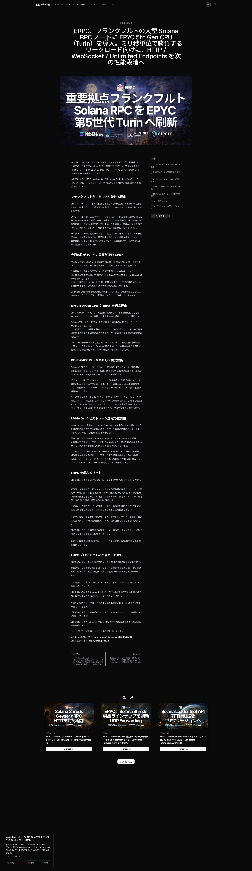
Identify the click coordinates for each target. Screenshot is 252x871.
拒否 (32, 863)
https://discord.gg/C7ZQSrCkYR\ (116, 637)
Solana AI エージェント (64, 4)
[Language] (208, 4)
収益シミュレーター (98, 4)
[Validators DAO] (43, 4)
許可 (46, 863)
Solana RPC (82, 4)
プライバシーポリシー (14, 856)
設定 (12, 863)
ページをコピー (161, 216)
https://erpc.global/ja (99, 640)
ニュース (112, 4)
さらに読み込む (126, 762)
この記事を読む (68, 749)
